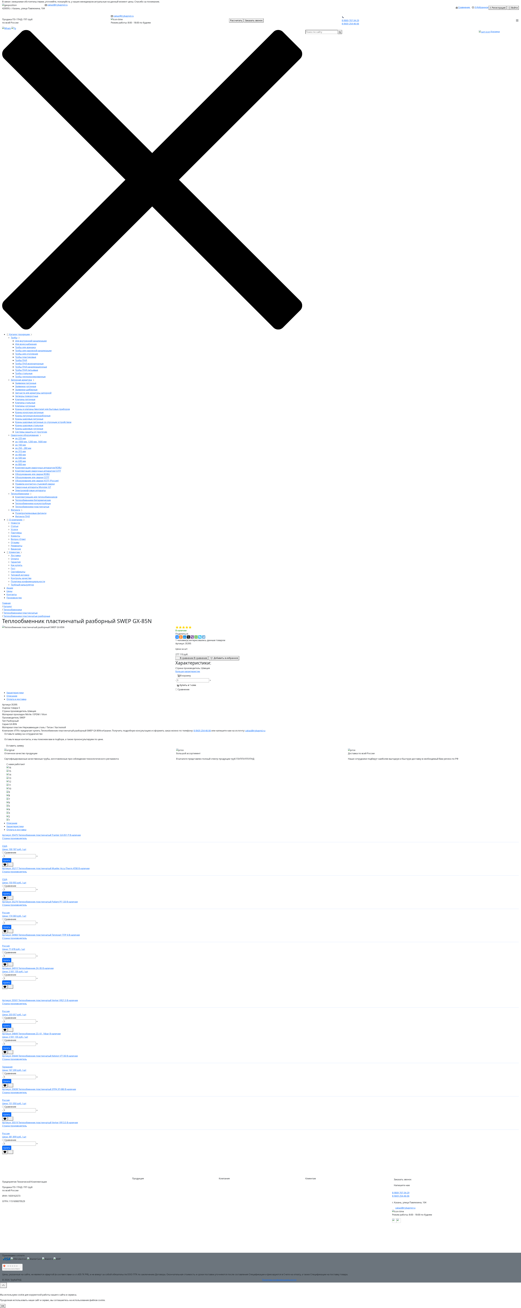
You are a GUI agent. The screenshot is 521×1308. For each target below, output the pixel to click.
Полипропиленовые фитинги (30, 513)
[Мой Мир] (184, 637)
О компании (16, 519)
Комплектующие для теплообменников (36, 496)
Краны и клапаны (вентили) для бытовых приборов (42, 409)
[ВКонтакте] (177, 637)
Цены (9, 591)
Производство (14, 597)
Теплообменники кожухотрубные (33, 503)
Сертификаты (18, 571)
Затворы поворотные (26, 396)
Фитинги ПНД (22, 516)
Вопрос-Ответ (18, 539)
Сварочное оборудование (25, 435)
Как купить (16, 565)
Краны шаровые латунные (29, 418)
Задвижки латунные (25, 383)
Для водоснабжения (26, 344)
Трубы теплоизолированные (30, 376)
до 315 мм (20, 451)
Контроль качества (21, 578)
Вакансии (16, 548)
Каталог (225, 1184)
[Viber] (192, 637)
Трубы (14, 337)
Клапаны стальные (25, 402)
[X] (188, 637)
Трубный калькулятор (22, 584)
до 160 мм (20, 444)
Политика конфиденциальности (28, 581)
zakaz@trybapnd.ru (57, 4)
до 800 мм (20, 464)
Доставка (16, 555)
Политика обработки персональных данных (331, 1244)
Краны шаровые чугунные (29, 428)
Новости (15, 522)
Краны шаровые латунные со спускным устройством (43, 422)
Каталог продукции (19, 334)
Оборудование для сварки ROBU (32, 474)
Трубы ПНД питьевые (26, 370)
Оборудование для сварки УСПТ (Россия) (37, 480)
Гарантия (16, 561)
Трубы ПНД (21, 360)
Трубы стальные (23, 373)
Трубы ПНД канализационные (31, 366)
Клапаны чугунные (25, 405)
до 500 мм (20, 457)
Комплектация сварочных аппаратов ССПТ (38, 470)
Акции (10, 587)
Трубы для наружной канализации (33, 350)
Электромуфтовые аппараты (30, 490)
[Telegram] (203, 637)
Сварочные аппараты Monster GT (33, 487)
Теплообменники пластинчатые (32, 506)
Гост (13, 568)
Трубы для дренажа (25, 347)
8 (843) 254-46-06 (350, 23)
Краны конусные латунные (29, 412)
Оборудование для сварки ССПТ (32, 477)
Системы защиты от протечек (31, 431)
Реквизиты (16, 545)
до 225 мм (20, 438)
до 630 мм (20, 461)
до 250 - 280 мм (23, 448)
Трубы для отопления (26, 353)
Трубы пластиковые (25, 357)
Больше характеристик (187, 671)
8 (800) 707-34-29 (350, 20)
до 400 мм (20, 454)
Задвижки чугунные (25, 386)
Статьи (14, 526)
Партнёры (16, 532)
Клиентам (14, 552)
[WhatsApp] (196, 637)
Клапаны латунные (25, 399)
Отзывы (15, 542)
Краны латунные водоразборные (32, 415)
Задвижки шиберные (26, 389)
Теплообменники (20, 493)
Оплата (15, 558)
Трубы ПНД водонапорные (29, 363)
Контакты (12, 594)
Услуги (14, 529)
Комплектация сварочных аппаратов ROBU (38, 467)
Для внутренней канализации (31, 340)
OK (2, 1305)
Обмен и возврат (317, 1217)
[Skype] (199, 637)
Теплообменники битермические (33, 500)
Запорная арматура (21, 379)
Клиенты (15, 535)
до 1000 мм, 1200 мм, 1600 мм (31, 441)
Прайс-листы (228, 1222)
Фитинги (15, 509)
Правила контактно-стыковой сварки (35, 483)
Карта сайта (227, 1250)
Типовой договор (20, 574)
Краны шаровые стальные (29, 425)
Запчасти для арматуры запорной (33, 392)
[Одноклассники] (180, 637)
